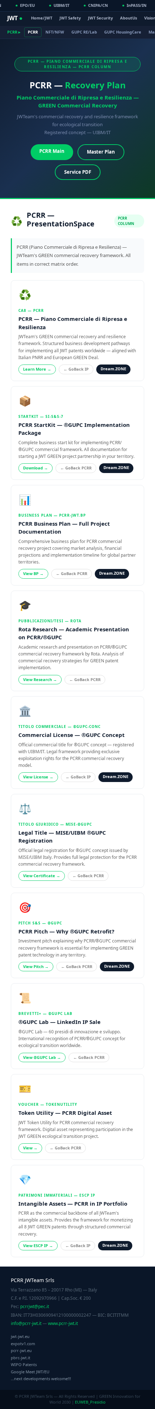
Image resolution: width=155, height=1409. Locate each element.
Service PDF (77, 172)
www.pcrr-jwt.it (63, 1323)
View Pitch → (36, 966)
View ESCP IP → (38, 1245)
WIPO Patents (24, 1364)
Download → (35, 468)
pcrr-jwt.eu (21, 1350)
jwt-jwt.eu (20, 1336)
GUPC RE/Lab (84, 32)
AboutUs (128, 18)
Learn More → (37, 369)
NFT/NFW (54, 32)
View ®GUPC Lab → (42, 1057)
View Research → (40, 679)
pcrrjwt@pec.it (34, 1306)
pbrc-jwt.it (20, 1357)
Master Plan (101, 152)
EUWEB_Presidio (90, 1402)
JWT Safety (70, 18)
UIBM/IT (60, 5)
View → (30, 1147)
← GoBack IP (76, 369)
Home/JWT (41, 18)
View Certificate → (41, 875)
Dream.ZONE (113, 368)
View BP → (33, 573)
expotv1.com (23, 1343)
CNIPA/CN (97, 5)
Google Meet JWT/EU (30, 1371)
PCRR (33, 32)
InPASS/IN (136, 5)
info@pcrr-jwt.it (26, 1323)
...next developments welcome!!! (41, 1378)
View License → (38, 776)
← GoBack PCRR (76, 468)
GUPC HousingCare (122, 32)
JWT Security (100, 18)
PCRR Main (52, 151)
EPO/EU (26, 5)
